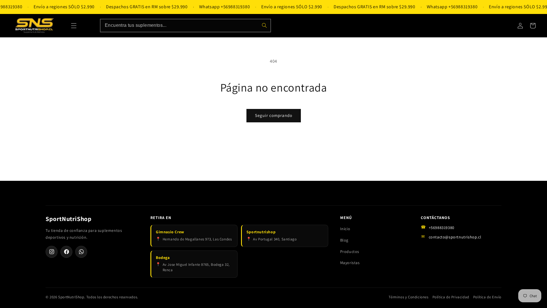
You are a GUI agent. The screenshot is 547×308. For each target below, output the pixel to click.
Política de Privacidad (450, 297)
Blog (344, 240)
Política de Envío (487, 297)
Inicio (345, 228)
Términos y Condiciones (408, 297)
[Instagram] (52, 252)
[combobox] (185, 25)
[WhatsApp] (81, 252)
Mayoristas (350, 262)
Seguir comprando (273, 115)
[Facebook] (66, 252)
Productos (349, 251)
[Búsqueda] (264, 25)
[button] (74, 25)
